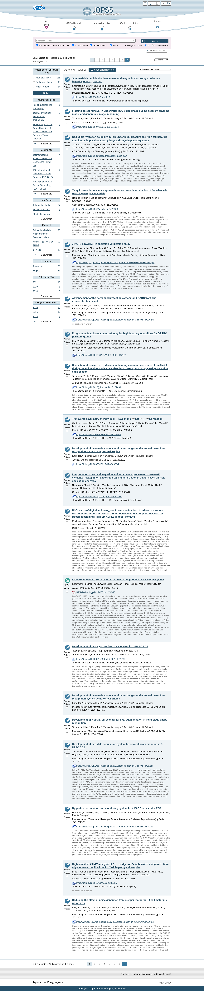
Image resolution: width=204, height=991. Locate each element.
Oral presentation (129, 25)
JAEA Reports (74, 25)
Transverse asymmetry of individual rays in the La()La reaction (117, 419)
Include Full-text (161, 45)
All (46, 23)
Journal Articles (102, 25)
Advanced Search (157, 51)
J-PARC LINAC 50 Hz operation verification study (101, 244)
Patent (157, 23)
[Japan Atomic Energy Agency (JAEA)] (39, 8)
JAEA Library (164, 983)
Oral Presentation (100, 45)
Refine (46, 93)
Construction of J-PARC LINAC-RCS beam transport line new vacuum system (118, 579)
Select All (71, 70)
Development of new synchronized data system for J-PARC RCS (110, 646)
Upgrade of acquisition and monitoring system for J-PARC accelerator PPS (116, 808)
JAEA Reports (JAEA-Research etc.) (54, 45)
